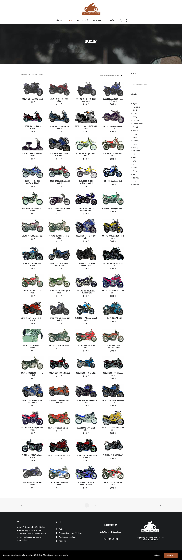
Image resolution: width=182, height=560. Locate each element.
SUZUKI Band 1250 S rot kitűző (59, 100)
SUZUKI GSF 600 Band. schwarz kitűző (86, 292)
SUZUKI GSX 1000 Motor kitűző (32, 347)
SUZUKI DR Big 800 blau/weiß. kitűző (32, 182)
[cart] (126, 20)
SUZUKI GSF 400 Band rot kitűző (32, 292)
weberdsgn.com (151, 538)
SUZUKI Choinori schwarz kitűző (32, 155)
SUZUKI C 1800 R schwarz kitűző (113, 127)
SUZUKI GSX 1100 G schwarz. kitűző (32, 374)
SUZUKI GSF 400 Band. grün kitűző (59, 292)
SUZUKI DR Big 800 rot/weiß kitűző (59, 182)
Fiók (112, 20)
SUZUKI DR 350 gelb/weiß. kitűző (86, 155)
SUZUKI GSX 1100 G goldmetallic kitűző (113, 347)
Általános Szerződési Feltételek (70, 533)
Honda (135, 130)
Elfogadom (170, 555)
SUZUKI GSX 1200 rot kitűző (59, 373)
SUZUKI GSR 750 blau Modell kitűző (86, 319)
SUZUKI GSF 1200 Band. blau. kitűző (59, 264)
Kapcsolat (96, 20)
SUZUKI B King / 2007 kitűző (32, 99)
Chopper (136, 120)
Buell (135, 114)
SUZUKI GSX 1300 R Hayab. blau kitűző (32, 401)
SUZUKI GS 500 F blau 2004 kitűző (86, 237)
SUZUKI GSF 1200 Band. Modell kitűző (86, 264)
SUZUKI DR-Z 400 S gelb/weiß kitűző (86, 182)
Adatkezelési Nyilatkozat (68, 537)
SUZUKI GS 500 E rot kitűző (32, 236)
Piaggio (135, 134)
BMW (135, 117)
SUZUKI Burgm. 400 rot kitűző (32, 127)
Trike (134, 174)
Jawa (135, 144)
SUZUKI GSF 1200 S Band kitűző (113, 264)
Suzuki (135, 171)
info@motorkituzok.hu (110, 532)
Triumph (136, 178)
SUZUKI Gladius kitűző (113, 181)
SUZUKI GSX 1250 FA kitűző (86, 373)
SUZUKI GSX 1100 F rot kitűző (86, 347)
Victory (135, 147)
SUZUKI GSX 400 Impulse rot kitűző (32, 429)
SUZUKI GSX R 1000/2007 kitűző (32, 484)
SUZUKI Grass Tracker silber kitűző (59, 210)
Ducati (135, 127)
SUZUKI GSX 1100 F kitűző (59, 346)
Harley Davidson (138, 124)
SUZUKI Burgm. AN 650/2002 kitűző (86, 127)
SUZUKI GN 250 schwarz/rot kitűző (32, 210)
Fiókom (62, 529)
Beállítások (157, 555)
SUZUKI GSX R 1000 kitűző (113, 455)
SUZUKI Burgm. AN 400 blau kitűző (59, 127)
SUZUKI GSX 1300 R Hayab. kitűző (113, 374)
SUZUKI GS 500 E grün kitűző (113, 208)
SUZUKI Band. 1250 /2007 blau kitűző (86, 100)
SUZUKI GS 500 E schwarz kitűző (59, 237)
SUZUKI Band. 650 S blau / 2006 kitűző (113, 100)
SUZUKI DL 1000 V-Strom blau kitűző (59, 155)
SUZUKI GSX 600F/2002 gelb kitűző (113, 429)
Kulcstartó (82, 20)
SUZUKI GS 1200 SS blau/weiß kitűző (86, 210)
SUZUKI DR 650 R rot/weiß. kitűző (113, 155)
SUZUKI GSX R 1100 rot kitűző (113, 484)
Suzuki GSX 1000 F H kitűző (113, 318)
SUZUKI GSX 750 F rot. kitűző (59, 455)
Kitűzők (70, 20)
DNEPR (135, 161)
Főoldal (59, 20)
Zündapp (136, 141)
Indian (135, 137)
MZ (134, 164)
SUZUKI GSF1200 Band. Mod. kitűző (32, 319)
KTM (134, 158)
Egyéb (135, 103)
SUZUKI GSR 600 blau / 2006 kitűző (59, 319)
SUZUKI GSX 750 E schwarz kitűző (32, 456)
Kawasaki (136, 151)
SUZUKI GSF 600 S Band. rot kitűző (113, 292)
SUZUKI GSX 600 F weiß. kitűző (86, 429)
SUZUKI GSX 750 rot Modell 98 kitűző (86, 456)
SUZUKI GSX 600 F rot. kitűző (59, 428)
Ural (134, 181)
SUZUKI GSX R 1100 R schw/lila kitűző (86, 484)
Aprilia (135, 110)
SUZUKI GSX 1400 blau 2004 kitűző (86, 401)
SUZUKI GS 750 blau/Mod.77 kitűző (32, 264)
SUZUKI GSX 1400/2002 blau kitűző (113, 401)
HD (134, 154)
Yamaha (136, 185)
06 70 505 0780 (111, 539)
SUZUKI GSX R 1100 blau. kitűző (59, 484)
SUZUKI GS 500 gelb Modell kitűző (113, 237)
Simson (136, 168)
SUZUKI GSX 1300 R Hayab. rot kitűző (59, 401)
